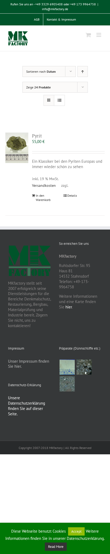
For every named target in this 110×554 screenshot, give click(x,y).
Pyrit (37, 135)
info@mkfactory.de (55, 9)
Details (72, 195)
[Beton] (67, 383)
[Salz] (67, 367)
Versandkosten (44, 185)
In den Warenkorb (43, 197)
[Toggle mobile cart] (88, 35)
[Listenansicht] (59, 100)
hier (68, 306)
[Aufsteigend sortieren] (82, 71)
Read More (56, 546)
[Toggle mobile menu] (99, 35)
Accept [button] (76, 531)
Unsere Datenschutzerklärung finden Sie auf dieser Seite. (26, 405)
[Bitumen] (84, 367)
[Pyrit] (16, 148)
